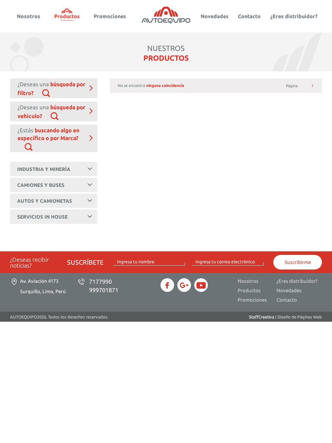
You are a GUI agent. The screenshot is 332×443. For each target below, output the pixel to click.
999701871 (103, 290)
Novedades (215, 16)
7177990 (100, 281)
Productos (67, 16)
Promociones (110, 16)
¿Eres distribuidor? (293, 16)
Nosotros (28, 16)
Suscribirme (298, 262)
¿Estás (48, 134)
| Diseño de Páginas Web (285, 317)
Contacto (249, 16)
